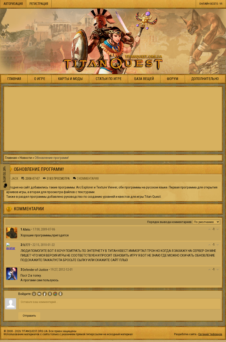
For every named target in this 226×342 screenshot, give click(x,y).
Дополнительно (205, 79)
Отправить (29, 315)
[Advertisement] (113, 119)
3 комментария (88, 178)
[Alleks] (11, 232)
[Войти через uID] (34, 294)
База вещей (144, 79)
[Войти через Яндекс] (50, 294)
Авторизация (13, 4)
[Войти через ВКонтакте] (39, 294)
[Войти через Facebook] (44, 294)
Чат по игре (4, 174)
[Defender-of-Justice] (11, 273)
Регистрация (39, 4)
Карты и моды (70, 79)
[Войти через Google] (55, 294)
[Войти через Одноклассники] (60, 294)
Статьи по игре (108, 79)
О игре (39, 79)
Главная (14, 79)
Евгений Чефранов (210, 334)
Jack (14, 178)
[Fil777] (11, 246)
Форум (172, 79)
